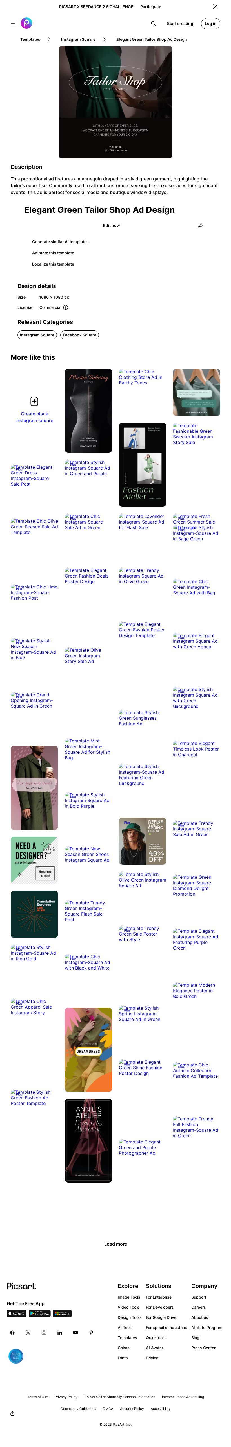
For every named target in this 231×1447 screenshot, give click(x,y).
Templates (127, 1337)
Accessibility (161, 1409)
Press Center (203, 1347)
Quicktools (156, 1337)
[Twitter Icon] (28, 1332)
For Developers (160, 1307)
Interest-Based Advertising (183, 1397)
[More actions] (103, 444)
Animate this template (53, 252)
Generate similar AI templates (60, 241)
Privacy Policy (66, 1397)
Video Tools (128, 1307)
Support (198, 1297)
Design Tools (130, 1317)
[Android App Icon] (40, 1315)
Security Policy (132, 1409)
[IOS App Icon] (16, 1315)
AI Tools (125, 1327)
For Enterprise (159, 1297)
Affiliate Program (206, 1327)
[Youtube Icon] (75, 1332)
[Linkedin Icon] (59, 1332)
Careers (198, 1307)
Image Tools (129, 1297)
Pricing (152, 1357)
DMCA (108, 1409)
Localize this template (53, 264)
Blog (195, 1337)
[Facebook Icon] (12, 1332)
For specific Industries (166, 1327)
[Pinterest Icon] (91, 1332)
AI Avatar (154, 1347)
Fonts (123, 1357)
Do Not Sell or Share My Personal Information (119, 1397)
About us (199, 1317)
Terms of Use (37, 1397)
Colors (124, 1347)
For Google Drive (161, 1317)
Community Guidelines (78, 1409)
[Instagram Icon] (44, 1332)
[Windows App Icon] (62, 1315)
